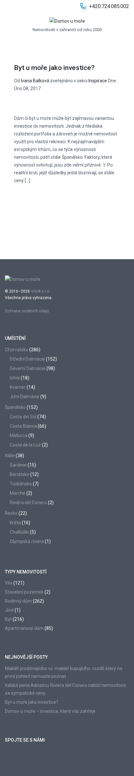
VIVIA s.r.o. (40, 291)
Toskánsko (21, 483)
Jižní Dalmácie (24, 396)
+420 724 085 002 (109, 6)
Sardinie (18, 465)
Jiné (9, 610)
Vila (8, 582)
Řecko (11, 513)
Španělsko (15, 407)
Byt (8, 619)
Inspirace (97, 80)
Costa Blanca (23, 426)
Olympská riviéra (27, 541)
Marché (17, 493)
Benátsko (19, 474)
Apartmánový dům (24, 628)
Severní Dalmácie (28, 368)
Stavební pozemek (24, 592)
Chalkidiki (19, 532)
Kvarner (18, 387)
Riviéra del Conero (28, 502)
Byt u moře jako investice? (54, 68)
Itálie (10, 455)
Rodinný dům (18, 601)
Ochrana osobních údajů (27, 311)
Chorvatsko (16, 349)
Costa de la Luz (25, 444)
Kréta (15, 522)
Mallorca (18, 435)
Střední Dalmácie (27, 359)
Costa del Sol (23, 416)
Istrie (15, 377)
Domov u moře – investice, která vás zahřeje (50, 711)
